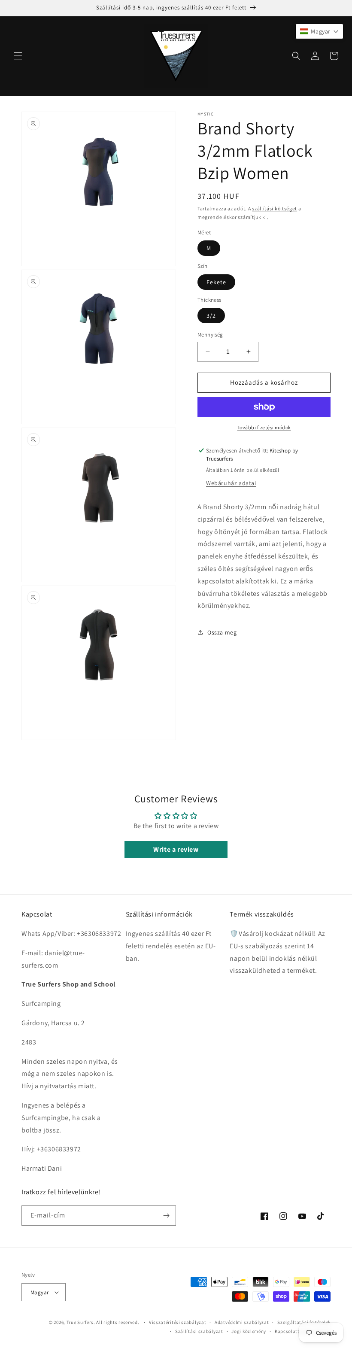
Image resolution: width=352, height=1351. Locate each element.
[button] (18, 55)
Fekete (216, 282)
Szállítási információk (159, 914)
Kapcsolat (36, 914)
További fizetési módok (264, 427)
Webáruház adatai (231, 483)
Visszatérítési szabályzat (177, 1322)
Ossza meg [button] (222, 632)
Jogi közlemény (248, 1331)
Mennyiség (210, 334)
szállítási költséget (274, 208)
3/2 (211, 315)
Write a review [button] (175, 849)
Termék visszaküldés (262, 914)
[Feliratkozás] (166, 1215)
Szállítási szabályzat (199, 1331)
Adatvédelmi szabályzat (242, 1322)
